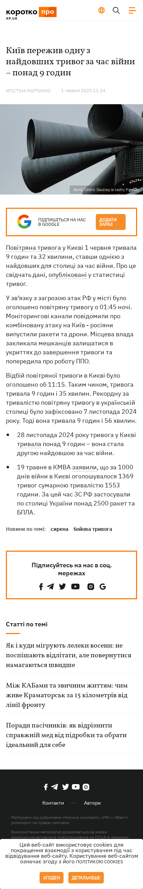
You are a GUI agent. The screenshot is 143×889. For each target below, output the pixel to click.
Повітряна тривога (33, 248)
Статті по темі (27, 624)
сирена (59, 529)
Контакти (53, 803)
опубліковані (68, 275)
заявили (84, 467)
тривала (29, 444)
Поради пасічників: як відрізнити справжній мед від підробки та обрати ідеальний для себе (66, 735)
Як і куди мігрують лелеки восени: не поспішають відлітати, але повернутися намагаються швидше (68, 655)
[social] (41, 586)
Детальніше (86, 878)
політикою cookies (99, 861)
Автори (92, 803)
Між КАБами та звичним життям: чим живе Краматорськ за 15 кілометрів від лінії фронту (67, 695)
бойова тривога (93, 529)
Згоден (51, 878)
